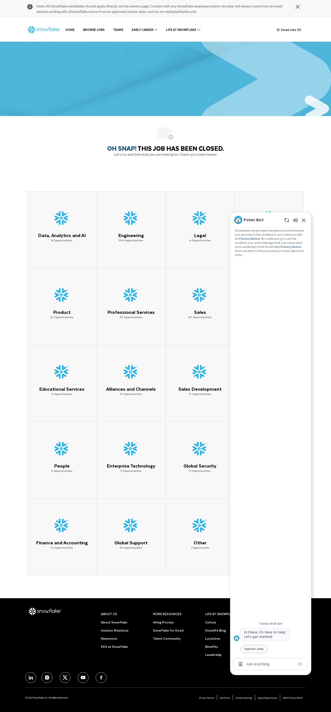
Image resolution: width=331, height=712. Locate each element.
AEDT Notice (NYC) (293, 697)
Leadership (213, 654)
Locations (212, 638)
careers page (139, 6)
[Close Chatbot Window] (304, 220)
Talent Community (167, 638)
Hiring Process (163, 622)
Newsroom (109, 638)
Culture (210, 622)
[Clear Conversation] (286, 220)
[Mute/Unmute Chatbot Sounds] (295, 220)
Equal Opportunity (267, 697)
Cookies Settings (244, 697)
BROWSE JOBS (93, 29)
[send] (301, 664)
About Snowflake (114, 622)
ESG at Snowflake (114, 646)
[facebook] (30, 677)
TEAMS (118, 29)
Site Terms (225, 697)
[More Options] (240, 664)
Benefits (211, 646)
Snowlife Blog (215, 630)
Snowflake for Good (168, 630)
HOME (70, 29)
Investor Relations (114, 630)
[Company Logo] (44, 30)
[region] (270, 441)
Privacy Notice (206, 697)
